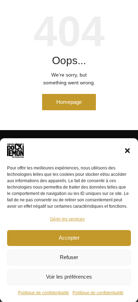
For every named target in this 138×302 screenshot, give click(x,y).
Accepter (69, 238)
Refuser (69, 257)
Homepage (69, 102)
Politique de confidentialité (43, 292)
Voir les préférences (69, 277)
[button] (127, 150)
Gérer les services (67, 219)
